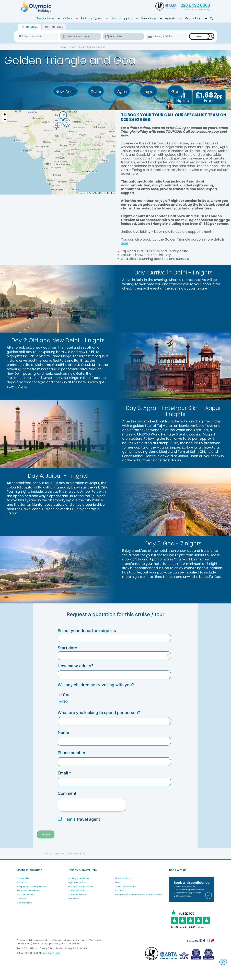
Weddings (148, 18)
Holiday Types (91, 18)
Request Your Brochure (80, 886)
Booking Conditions (78, 878)
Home (63, 47)
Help (117, 882)
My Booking (192, 18)
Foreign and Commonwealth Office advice (138, 894)
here (124, 243)
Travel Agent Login (50, 953)
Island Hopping (122, 18)
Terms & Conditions (27, 948)
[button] (63, 115)
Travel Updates (76, 890)
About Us (22, 882)
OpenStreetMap (96, 192)
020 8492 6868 (195, 5)
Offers (68, 18)
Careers (21, 898)
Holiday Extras (123, 878)
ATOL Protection (25, 894)
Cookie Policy (24, 902)
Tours (72, 47)
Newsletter (73, 898)
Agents (170, 18)
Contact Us (23, 878)
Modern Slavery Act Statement (71, 948)
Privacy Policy (47, 948)
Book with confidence (29, 890)
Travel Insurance (77, 894)
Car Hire (119, 890)
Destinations (45, 18)
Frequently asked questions (32, 886)
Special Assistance (125, 886)
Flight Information (77, 882)
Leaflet (81, 192)
